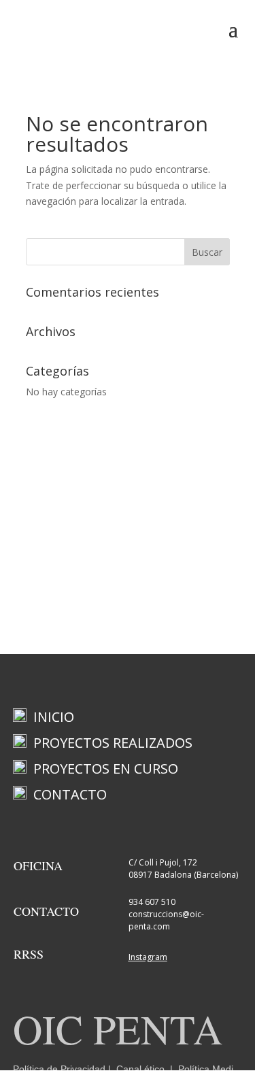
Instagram (148, 957)
